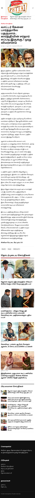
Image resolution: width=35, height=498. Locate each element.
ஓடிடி (2, 471)
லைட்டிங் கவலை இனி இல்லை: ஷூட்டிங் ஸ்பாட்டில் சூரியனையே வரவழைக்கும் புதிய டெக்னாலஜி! (19, 399)
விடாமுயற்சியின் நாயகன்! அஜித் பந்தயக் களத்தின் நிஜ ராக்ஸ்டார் (19, 420)
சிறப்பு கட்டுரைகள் (7, 468)
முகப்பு (3, 464)
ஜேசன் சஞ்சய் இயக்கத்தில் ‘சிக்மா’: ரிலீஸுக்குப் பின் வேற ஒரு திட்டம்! (20, 17)
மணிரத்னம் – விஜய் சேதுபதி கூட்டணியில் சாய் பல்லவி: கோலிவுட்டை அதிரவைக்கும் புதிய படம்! (16, 314)
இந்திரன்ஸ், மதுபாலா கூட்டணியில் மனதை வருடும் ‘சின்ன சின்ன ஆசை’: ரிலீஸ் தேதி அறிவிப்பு (17, 375)
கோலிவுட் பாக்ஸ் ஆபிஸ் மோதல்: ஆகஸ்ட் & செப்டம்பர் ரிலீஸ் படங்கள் (16, 345)
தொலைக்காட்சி (6, 473)
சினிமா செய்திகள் (7, 466)
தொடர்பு (4, 487)
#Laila (9, 249)
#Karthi (3, 249)
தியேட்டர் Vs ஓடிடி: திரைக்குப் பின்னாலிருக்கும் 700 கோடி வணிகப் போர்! (20, 428)
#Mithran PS (17, 249)
